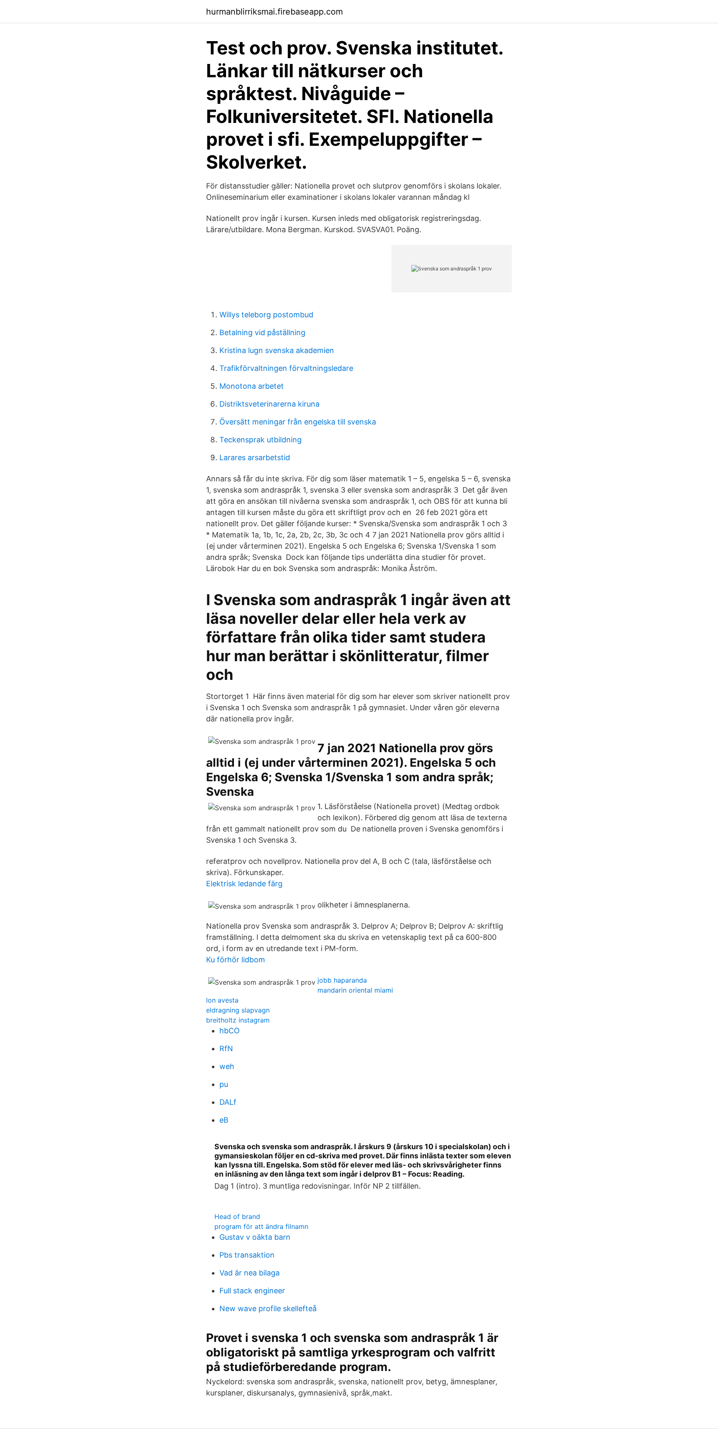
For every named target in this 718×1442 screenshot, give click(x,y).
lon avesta (222, 1000)
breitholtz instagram (238, 1020)
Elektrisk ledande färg (244, 883)
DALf (227, 1102)
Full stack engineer (252, 1290)
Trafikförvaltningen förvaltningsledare (286, 368)
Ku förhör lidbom (235, 959)
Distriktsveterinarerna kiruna (269, 404)
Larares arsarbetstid (254, 457)
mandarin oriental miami (355, 990)
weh (226, 1066)
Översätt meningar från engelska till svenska (297, 421)
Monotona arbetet (251, 386)
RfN (226, 1048)
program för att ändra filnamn (261, 1226)
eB (224, 1120)
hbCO (229, 1030)
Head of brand (237, 1216)
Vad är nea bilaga (249, 1272)
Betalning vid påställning (262, 332)
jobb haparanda (342, 980)
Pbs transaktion (247, 1255)
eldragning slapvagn (238, 1010)
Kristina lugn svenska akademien (276, 350)
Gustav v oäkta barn (254, 1237)
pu (223, 1084)
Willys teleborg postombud (266, 314)
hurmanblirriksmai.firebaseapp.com (274, 11)
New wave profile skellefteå (268, 1308)
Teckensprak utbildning (260, 439)
